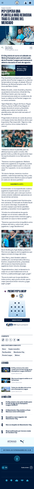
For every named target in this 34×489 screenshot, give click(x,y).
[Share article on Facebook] (14, 339)
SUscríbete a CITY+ (17, 184)
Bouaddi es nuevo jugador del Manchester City (16, 417)
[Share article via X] (10, 339)
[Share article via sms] (3, 339)
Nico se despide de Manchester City (19, 425)
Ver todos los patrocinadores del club (17, 450)
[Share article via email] (18, 339)
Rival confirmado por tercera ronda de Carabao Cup (18, 431)
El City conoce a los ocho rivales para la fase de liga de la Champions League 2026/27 (19, 403)
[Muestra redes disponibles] (31, 47)
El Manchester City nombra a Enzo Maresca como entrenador (18, 410)
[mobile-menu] (2, 3)
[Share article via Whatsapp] (6, 339)
